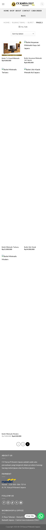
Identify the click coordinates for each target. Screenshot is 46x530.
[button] (40, 516)
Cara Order (36, 11)
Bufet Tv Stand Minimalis (10, 58)
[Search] (42, 4)
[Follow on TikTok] (12, 503)
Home (6, 11)
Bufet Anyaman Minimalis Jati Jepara (33, 59)
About (18, 11)
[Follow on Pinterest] (21, 503)
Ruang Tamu (18, 22)
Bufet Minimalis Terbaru (10, 247)
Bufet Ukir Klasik (30, 247)
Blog (23, 16)
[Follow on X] (17, 503)
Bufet (31, 22)
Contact (26, 11)
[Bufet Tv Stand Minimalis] (12, 48)
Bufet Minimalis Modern (10, 434)
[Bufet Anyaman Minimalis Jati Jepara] (34, 48)
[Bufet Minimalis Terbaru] (12, 156)
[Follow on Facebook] (4, 503)
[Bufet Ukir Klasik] (34, 156)
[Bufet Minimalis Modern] (12, 343)
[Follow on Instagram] (8, 503)
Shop (12, 11)
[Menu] (3, 4)
